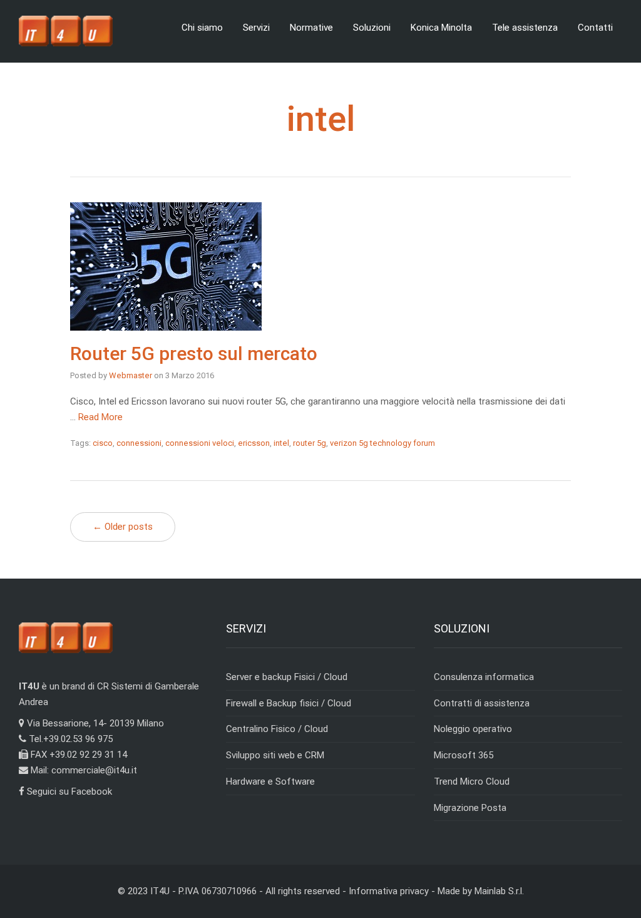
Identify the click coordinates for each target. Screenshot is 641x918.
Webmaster (130, 375)
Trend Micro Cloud (472, 781)
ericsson (254, 443)
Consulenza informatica (484, 677)
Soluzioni (372, 27)
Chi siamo (202, 27)
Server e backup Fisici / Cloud (286, 677)
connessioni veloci (199, 443)
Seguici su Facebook (68, 791)
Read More (100, 417)
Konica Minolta (441, 27)
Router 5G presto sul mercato (193, 353)
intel (281, 443)
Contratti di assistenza (482, 703)
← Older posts (123, 526)
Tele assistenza (525, 27)
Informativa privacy (389, 891)
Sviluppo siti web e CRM (275, 755)
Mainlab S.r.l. (499, 891)
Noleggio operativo (473, 729)
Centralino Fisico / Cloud (277, 729)
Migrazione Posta (470, 807)
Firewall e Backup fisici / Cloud (288, 703)
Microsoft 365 (463, 755)
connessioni (139, 443)
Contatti (595, 27)
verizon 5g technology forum (382, 443)
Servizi (256, 27)
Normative (311, 27)
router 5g (309, 443)
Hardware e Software (270, 781)
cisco (103, 443)
